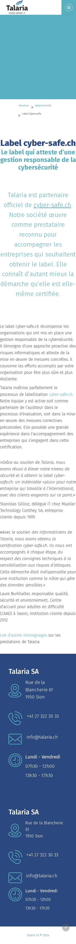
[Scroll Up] (66, 927)
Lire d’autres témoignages (23, 635)
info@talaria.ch (42, 737)
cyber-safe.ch (52, 205)
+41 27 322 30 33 (43, 716)
